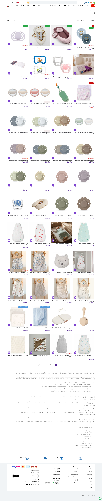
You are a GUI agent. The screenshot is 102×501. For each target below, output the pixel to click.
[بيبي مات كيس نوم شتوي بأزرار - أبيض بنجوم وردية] (17, 232)
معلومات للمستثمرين (56, 475)
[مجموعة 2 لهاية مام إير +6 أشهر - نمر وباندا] (39, 64)
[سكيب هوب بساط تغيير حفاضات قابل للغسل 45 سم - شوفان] (61, 316)
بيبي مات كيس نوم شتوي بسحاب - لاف (86, 272)
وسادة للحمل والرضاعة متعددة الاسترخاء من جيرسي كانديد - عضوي (41, 216)
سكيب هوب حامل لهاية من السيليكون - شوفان (84, 327)
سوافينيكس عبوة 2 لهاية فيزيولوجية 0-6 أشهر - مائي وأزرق (40, 133)
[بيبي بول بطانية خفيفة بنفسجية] (83, 64)
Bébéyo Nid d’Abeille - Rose (66, 47)
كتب (59, 5)
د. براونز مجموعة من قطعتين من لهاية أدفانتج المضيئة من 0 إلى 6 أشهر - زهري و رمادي (62, 77)
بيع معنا (76, 468)
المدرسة (28, 5)
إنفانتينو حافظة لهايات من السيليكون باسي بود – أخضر (62, 104)
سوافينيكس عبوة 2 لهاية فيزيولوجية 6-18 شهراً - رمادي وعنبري (84, 161)
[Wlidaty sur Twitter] (31, 484)
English (15, 2)
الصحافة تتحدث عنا (74, 474)
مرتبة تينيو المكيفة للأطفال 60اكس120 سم (19, 76)
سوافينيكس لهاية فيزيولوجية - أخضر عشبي (63, 215)
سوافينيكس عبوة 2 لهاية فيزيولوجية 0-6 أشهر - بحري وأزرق (18, 133)
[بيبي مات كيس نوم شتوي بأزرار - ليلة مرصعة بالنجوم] (61, 344)
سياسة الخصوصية (57, 474)
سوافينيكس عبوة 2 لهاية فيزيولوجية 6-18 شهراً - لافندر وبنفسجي (18, 161)
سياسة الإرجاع (58, 471)
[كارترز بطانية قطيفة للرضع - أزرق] (39, 316)
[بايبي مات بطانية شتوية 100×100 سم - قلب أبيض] (17, 344)
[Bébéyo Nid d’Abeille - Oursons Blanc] (39, 36)
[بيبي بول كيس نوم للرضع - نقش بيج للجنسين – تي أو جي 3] (83, 288)
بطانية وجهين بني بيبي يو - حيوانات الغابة (41, 355)
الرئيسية (93, 10)
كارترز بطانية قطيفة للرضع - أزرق (43, 327)
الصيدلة (87, 5)
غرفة (33, 5)
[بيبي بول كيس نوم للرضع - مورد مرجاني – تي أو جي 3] (39, 288)
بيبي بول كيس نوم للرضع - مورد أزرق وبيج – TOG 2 (18, 272)
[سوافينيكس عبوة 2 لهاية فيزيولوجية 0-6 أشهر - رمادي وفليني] (61, 121)
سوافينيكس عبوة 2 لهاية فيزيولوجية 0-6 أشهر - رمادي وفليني (62, 133)
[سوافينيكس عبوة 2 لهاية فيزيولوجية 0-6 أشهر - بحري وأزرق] (17, 121)
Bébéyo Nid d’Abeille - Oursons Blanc (42, 47)
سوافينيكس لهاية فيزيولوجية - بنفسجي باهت (62, 188)
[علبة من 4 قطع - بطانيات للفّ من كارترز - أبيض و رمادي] (17, 316)
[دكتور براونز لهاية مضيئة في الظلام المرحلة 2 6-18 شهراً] (17, 204)
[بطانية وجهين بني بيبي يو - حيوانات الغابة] (39, 344)
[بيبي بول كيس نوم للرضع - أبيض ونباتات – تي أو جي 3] (17, 288)
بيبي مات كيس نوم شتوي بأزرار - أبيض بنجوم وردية (19, 244)
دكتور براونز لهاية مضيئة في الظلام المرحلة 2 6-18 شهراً (18, 216)
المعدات (39, 5)
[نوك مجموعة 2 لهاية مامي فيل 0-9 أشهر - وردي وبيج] (39, 92)
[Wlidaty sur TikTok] (29, 484)
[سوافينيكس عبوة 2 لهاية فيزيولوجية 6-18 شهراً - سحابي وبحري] (61, 149)
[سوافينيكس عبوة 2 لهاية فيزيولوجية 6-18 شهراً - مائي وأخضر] (17, 176)
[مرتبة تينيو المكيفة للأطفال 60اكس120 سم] (17, 64)
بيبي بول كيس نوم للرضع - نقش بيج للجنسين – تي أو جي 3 (84, 301)
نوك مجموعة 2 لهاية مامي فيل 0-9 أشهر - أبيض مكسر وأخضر (84, 133)
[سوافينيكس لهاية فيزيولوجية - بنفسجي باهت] (61, 176)
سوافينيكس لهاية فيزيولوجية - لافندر (86, 188)
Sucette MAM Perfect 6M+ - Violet (21, 47)
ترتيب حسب (82, 20)
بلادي (11, 5)
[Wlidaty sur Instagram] (38, 484)
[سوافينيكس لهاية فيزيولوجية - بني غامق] (83, 204)
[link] (63, 365)
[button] (9, 2)
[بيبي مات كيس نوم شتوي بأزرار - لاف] (39, 232)
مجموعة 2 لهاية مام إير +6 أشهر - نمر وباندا (41, 76)
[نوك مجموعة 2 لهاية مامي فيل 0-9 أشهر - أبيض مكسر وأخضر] (83, 121)
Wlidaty (83, 495)
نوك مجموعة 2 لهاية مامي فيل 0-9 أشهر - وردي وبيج (40, 104)
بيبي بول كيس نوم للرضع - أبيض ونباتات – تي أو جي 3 (18, 301)
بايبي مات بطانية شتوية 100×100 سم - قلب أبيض (18, 355)
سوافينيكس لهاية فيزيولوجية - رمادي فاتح (41, 188)
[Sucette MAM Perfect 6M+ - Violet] (17, 36)
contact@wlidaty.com (24, 482)
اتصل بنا (76, 480)
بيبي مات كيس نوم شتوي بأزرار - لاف (42, 243)
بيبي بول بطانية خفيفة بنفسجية (87, 76)
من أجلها (80, 5)
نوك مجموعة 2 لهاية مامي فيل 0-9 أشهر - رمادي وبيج (18, 104)
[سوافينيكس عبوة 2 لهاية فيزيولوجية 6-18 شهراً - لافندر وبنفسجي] (17, 149)
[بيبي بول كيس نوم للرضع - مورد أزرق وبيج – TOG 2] (17, 261)
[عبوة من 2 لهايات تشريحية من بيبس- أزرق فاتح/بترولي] (83, 36)
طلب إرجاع (76, 482)
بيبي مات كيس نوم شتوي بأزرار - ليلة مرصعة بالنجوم (63, 356)
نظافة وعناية (52, 5)
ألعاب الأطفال (66, 5)
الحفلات (16, 5)
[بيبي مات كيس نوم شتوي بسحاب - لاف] (83, 261)
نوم (90, 10)
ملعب (22, 5)
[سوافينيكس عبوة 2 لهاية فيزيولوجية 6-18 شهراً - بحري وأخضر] (39, 149)
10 (45, 365)
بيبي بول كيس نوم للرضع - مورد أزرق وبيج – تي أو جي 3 (40, 273)
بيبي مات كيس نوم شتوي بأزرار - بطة (86, 243)
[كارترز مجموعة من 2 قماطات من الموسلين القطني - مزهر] (83, 92)
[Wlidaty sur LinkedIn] (27, 484)
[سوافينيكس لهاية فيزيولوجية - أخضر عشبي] (61, 204)
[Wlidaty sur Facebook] (35, 484)
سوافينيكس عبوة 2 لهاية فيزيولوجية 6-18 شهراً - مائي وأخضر (18, 189)
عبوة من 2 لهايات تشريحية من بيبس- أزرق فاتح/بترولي (84, 48)
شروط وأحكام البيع (57, 472)
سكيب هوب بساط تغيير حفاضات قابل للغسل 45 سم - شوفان (62, 328)
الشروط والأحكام (57, 468)
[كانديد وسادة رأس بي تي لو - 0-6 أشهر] (61, 261)
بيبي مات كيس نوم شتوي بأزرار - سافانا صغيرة (84, 355)
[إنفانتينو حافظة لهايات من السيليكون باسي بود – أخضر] (61, 92)
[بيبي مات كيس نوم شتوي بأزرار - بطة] (83, 232)
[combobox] (52, 2)
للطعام (45, 5)
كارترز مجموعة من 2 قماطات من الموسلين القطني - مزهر (84, 104)
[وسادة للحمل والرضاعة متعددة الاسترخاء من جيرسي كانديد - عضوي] (39, 204)
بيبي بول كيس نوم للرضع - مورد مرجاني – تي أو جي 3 (40, 300)
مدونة (77, 472)
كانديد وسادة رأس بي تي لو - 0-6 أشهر (64, 272)
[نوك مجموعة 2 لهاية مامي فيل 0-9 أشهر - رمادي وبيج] (17, 92)
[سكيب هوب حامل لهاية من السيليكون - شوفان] (83, 316)
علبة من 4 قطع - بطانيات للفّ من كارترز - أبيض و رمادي (18, 328)
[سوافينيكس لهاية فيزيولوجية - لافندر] (83, 176)
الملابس (74, 5)
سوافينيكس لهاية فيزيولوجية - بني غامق (85, 215)
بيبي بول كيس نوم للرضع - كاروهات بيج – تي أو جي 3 (61, 300)
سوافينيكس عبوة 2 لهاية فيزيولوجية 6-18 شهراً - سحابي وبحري (62, 161)
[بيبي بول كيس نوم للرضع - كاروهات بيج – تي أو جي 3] (61, 288)
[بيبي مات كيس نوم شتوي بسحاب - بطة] (61, 232)
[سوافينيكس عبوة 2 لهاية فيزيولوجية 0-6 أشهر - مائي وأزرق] (39, 121)
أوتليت (93, 5)
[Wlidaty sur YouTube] (33, 484)
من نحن (76, 479)
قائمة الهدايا (76, 471)
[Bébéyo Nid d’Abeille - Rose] (61, 36)
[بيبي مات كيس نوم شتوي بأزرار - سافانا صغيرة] (83, 344)
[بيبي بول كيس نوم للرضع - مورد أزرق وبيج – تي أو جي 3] (39, 261)
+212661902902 (35, 482)
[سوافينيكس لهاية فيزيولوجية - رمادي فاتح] (39, 176)
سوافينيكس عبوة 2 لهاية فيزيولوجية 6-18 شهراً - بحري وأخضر (40, 161)
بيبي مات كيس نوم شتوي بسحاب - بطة (64, 243)
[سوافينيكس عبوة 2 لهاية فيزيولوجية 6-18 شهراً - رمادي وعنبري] (83, 149)
